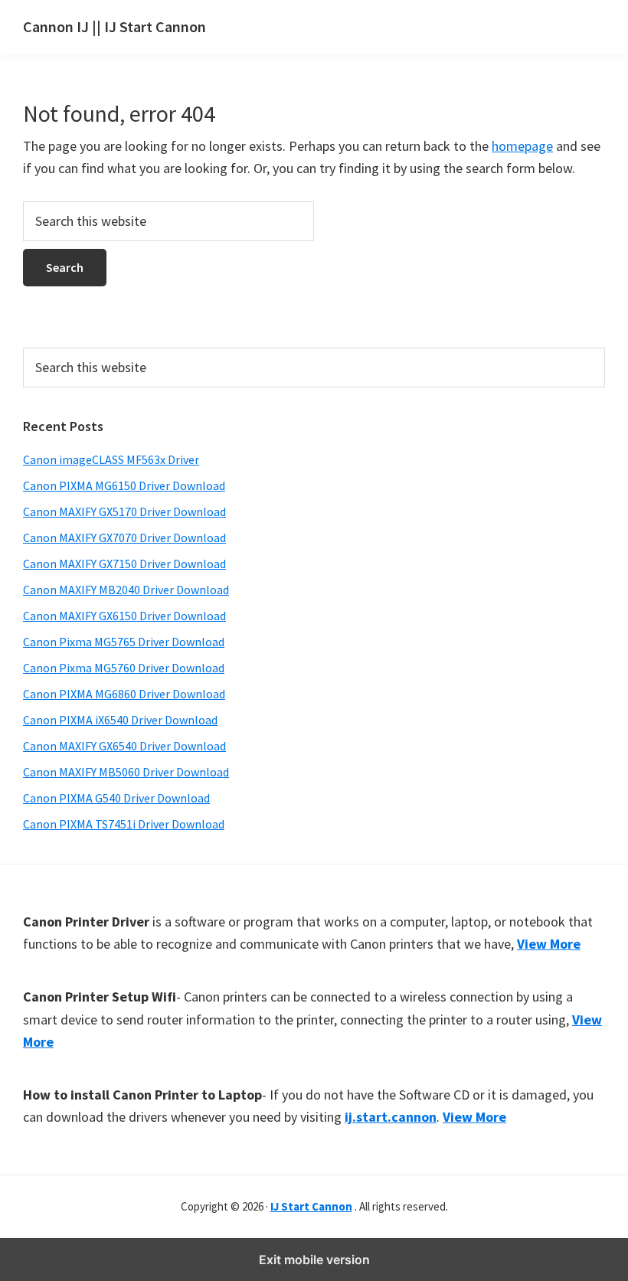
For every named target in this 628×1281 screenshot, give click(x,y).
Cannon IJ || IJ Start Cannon (114, 26)
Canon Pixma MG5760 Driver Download (123, 667)
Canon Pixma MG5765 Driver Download (123, 641)
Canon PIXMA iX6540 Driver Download (120, 719)
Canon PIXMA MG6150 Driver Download (124, 485)
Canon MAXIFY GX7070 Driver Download (124, 537)
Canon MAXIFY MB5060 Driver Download (126, 771)
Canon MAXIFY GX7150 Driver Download (124, 563)
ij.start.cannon (391, 1117)
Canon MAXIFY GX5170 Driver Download (124, 511)
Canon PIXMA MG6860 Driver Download (124, 693)
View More (549, 944)
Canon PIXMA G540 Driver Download (116, 798)
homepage (522, 146)
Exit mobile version (314, 1259)
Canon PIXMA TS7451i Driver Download (123, 824)
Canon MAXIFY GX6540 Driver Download (124, 745)
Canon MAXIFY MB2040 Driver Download (126, 589)
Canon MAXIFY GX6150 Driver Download (124, 615)
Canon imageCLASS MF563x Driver (111, 459)
